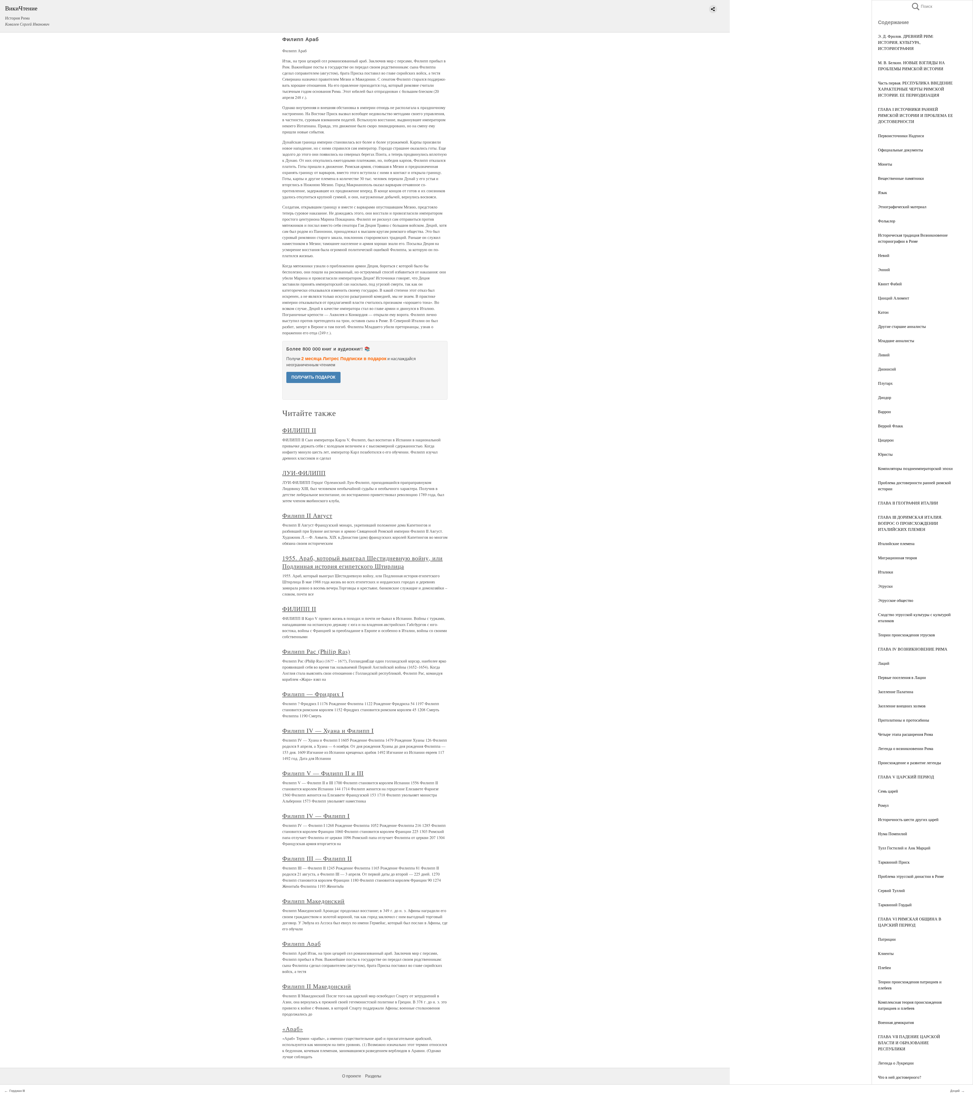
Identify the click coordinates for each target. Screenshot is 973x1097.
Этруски (885, 586)
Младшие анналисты (896, 340)
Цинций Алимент (893, 298)
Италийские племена (896, 543)
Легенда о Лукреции (896, 1063)
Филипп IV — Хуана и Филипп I (328, 730)
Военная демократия (896, 1022)
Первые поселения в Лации (902, 677)
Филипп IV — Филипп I (316, 816)
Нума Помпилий (892, 833)
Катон (883, 312)
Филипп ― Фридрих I (313, 694)
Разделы (373, 1076)
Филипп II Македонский (316, 986)
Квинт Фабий (890, 283)
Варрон (884, 411)
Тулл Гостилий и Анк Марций (904, 847)
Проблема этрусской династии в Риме (911, 876)
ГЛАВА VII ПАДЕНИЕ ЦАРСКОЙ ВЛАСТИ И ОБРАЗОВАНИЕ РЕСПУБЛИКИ (909, 1042)
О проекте (351, 1076)
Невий (883, 255)
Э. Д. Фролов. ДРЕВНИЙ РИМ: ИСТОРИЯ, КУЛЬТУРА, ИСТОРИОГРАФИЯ (905, 42)
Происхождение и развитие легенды (909, 762)
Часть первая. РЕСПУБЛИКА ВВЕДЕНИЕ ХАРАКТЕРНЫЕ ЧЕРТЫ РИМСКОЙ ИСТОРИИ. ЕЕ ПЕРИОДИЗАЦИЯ (915, 89)
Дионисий (887, 369)
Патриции (887, 939)
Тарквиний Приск (894, 862)
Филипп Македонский (313, 901)
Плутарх (885, 383)
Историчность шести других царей (908, 819)
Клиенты (886, 953)
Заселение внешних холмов (902, 705)
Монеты (885, 164)
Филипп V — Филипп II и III (323, 773)
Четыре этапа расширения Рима (905, 734)
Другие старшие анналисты (902, 326)
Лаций (883, 663)
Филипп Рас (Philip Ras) (316, 651)
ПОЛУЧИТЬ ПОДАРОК (313, 377)
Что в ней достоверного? (899, 1077)
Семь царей (888, 791)
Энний (884, 269)
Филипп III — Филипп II (317, 858)
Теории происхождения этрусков (906, 634)
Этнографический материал (902, 206)
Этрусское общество (895, 600)
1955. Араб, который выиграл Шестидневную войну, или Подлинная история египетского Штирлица (362, 562)
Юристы (885, 454)
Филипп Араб (301, 943)
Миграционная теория (897, 557)
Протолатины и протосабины (903, 720)
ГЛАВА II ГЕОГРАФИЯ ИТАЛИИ (908, 503)
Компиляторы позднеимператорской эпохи (915, 468)
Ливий (884, 354)
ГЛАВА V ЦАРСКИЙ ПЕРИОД (906, 776)
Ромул (883, 805)
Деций (955, 1091)
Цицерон (886, 440)
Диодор (884, 397)
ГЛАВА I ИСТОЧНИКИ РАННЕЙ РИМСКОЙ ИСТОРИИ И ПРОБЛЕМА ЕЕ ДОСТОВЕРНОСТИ (915, 115)
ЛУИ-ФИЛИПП (304, 473)
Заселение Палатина (895, 691)
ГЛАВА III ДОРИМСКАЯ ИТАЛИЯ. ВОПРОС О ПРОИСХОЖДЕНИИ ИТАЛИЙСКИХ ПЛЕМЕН (910, 523)
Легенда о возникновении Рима (905, 748)
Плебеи (884, 967)
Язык (882, 192)
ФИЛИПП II (299, 430)
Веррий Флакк (890, 425)
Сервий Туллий (891, 890)
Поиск (921, 6)
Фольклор (886, 220)
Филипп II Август (307, 515)
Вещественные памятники (901, 178)
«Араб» (292, 1029)
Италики (885, 571)
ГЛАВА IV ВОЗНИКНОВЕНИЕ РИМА (912, 649)
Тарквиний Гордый (895, 904)
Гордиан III (17, 1091)
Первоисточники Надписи (901, 135)
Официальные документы (900, 149)
